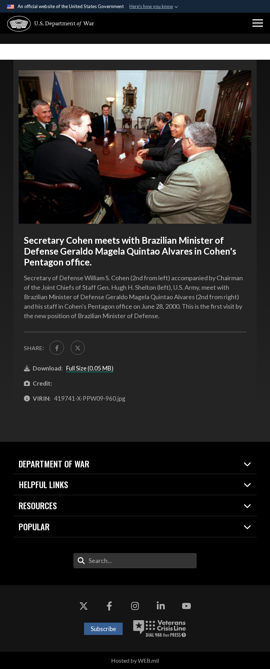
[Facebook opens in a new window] (109, 606)
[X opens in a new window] (83, 606)
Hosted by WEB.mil (135, 660)
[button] (257, 23)
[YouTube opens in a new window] (186, 606)
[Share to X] (78, 348)
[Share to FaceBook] (57, 348)
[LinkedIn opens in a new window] (160, 606)
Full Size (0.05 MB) (90, 368)
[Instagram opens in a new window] (135, 606)
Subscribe (103, 628)
